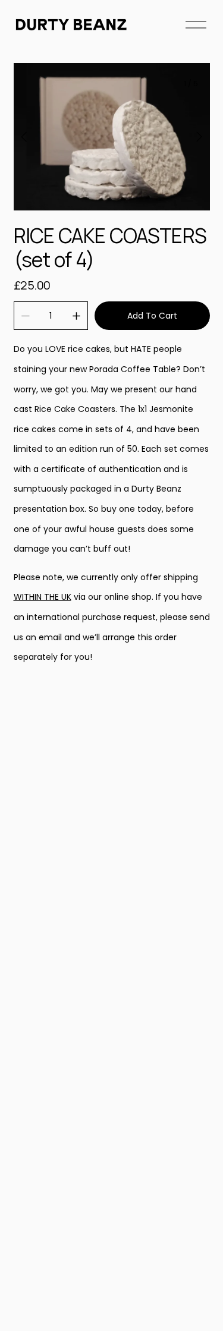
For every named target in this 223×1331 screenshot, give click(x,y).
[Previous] (31, 137)
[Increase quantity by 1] (76, 316)
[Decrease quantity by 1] (25, 316)
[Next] (191, 137)
